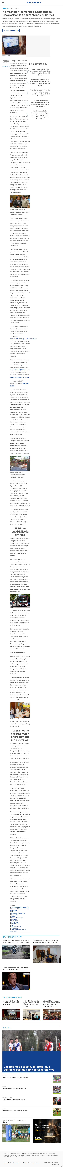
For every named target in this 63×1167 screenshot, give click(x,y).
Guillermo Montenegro (17, 917)
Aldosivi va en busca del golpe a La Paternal (15, 1077)
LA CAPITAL (14, 919)
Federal (4, 1086)
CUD (12, 911)
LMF (5, 1063)
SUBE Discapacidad (16, 926)
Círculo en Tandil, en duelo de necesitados (15, 1111)
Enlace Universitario (13, 1010)
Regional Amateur (7, 1098)
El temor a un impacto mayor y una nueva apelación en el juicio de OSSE (45, 941)
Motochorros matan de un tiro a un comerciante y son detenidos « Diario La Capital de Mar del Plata (38, 93)
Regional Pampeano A (23, 1125)
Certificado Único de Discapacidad (20, 907)
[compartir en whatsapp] (5, 61)
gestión (13, 916)
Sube (12, 925)
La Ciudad (5, 8)
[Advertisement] (38, 46)
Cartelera (15, 1163)
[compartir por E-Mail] (7, 61)
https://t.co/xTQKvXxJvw (18, 370)
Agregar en (11, 30)
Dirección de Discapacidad (18, 913)
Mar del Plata (14, 920)
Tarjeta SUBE (14, 928)
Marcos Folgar (14, 922)
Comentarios (5, 66)
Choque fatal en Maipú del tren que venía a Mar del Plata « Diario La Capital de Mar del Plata (38, 72)
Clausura (4, 1075)
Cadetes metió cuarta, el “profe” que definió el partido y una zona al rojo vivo (29, 1068)
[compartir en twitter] (4, 61)
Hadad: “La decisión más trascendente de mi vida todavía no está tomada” (15, 968)
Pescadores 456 (15, 923)
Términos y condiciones (33, 1163)
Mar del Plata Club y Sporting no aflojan (13, 1121)
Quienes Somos (23, 1163)
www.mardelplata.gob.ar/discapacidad (23, 339)
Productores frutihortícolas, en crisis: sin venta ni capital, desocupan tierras (16, 941)
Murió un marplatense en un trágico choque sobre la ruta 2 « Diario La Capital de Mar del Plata (38, 82)
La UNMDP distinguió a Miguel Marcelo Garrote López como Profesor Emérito (31, 1003)
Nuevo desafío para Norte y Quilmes (13, 1100)
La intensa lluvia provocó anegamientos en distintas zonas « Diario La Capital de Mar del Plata (38, 103)
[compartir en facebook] (3, 61)
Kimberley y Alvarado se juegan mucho (14, 1088)
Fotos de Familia (8, 1163)
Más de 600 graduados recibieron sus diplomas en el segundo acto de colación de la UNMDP (51, 1003)
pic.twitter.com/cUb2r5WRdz (19, 377)
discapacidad (14, 914)
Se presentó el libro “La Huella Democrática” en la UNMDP (10, 1002)
